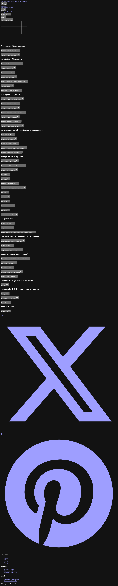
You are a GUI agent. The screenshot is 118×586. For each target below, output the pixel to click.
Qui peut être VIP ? (6, 228)
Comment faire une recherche (8, 183)
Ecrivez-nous (4, 311)
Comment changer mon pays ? (9, 117)
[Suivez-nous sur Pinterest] (59, 551)
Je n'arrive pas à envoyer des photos (10, 272)
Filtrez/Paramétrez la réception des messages (12, 148)
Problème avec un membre (8, 276)
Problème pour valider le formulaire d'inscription (13, 81)
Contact (6, 561)
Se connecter (4, 7)
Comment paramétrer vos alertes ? (10, 121)
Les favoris (4, 179)
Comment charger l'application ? (9, 55)
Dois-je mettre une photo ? (8, 77)
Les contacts (4, 303)
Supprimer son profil (6, 245)
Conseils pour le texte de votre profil (10, 90)
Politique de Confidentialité (11, 579)
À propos (6, 563)
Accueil (6, 558)
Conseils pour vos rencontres (8, 298)
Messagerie (4, 12)
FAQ (5, 559)
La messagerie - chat (6, 134)
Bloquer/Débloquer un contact (8, 143)
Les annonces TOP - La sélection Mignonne (12, 165)
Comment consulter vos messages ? (10, 152)
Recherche (10, 12)
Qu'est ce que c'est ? (6, 223)
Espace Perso (4, 14)
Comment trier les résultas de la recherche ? (12, 188)
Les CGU (3, 285)
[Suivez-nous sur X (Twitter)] (59, 432)
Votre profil (4, 294)
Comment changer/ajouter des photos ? (11, 126)
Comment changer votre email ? (9, 103)
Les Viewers (4, 197)
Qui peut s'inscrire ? (6, 86)
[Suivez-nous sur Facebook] (2, 434)
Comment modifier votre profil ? (9, 108)
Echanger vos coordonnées (8, 170)
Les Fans (3, 192)
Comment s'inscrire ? (6, 72)
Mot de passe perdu (6, 267)
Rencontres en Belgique (10, 572)
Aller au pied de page (21, 1)
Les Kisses (4, 174)
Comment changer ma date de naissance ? (12, 112)
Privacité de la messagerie (8, 139)
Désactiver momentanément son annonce (11, 241)
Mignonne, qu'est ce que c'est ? (9, 50)
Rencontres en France (10, 571)
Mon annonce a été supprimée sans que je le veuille (14, 258)
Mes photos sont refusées (7, 263)
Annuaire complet (9, 569)
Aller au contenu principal (8, 1)
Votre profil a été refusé (7, 68)
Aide (2, 10)
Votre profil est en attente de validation (11, 63)
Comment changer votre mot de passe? (11, 99)
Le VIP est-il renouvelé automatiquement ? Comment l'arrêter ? (17, 232)
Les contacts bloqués (6, 206)
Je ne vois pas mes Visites (8, 215)
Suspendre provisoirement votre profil (10, 250)
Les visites (4, 210)
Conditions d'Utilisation (10, 581)
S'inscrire (10, 7)
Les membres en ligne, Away (8, 161)
